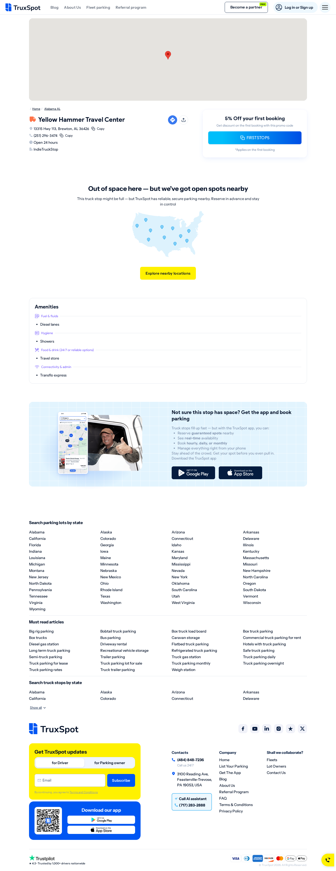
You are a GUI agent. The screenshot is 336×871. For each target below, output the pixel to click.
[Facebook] (243, 728)
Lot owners (276, 766)
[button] (168, 55)
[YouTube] (254, 728)
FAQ (223, 798)
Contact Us (276, 772)
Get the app (230, 772)
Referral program (131, 7)
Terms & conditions (236, 804)
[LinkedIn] (266, 728)
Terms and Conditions (83, 792)
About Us (72, 7)
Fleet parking (98, 7)
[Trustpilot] (290, 728)
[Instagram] (278, 728)
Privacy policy (231, 811)
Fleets (272, 759)
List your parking (233, 766)
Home (224, 759)
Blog (55, 7)
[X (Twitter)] (302, 728)
